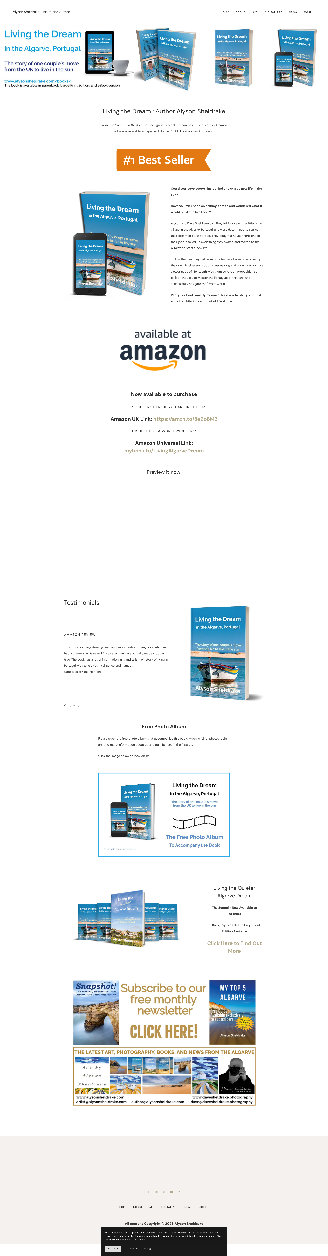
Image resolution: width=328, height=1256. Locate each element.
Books (241, 12)
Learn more (141, 1240)
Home (225, 12)
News (293, 12)
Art (255, 12)
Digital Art (273, 12)
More (308, 12)
